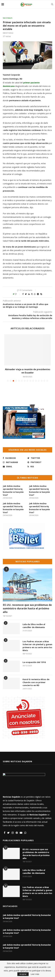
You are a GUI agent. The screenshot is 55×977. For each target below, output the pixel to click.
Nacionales (7, 18)
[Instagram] (13, 833)
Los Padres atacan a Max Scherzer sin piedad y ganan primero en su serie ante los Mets (37, 646)
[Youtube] (21, 833)
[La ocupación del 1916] (11, 666)
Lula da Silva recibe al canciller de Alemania (34, 626)
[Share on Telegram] (38, 294)
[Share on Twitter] (26, 294)
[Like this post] (17, 294)
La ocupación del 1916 (34, 662)
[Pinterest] (17, 833)
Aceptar (23, 974)
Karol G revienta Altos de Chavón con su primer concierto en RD (36, 682)
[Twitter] (8, 833)
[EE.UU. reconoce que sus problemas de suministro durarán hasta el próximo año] (27, 584)
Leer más (35, 974)
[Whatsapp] (25, 833)
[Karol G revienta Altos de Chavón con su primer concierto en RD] (11, 683)
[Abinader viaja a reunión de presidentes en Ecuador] (27, 349)
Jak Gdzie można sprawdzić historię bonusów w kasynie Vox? (13, 490)
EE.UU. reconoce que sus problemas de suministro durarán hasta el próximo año (27, 608)
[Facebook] (4, 833)
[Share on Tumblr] (31, 294)
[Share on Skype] (41, 294)
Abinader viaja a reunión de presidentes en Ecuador (27, 371)
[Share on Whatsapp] (35, 294)
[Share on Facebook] (23, 294)
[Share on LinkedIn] (29, 294)
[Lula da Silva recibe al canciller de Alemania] (11, 628)
